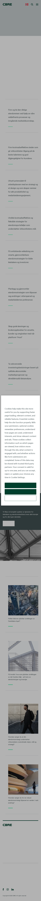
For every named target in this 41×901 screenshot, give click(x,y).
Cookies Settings (20, 498)
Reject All (20, 491)
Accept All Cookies (21, 485)
